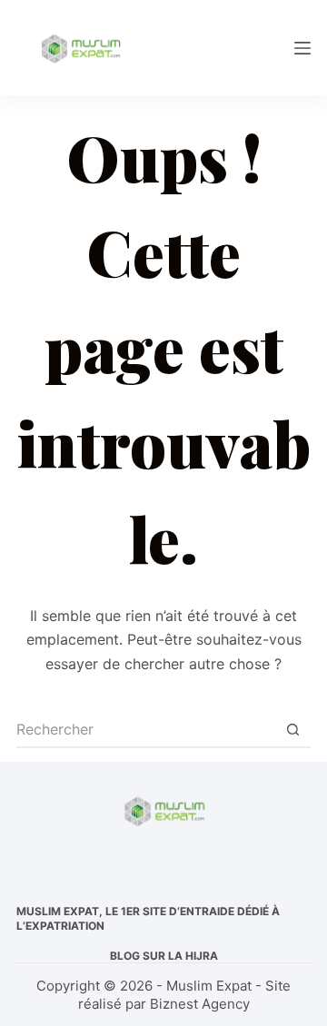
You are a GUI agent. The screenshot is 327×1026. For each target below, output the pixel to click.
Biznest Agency (200, 1003)
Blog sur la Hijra (164, 955)
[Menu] (302, 48)
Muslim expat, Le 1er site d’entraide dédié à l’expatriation (148, 918)
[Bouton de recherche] (292, 730)
